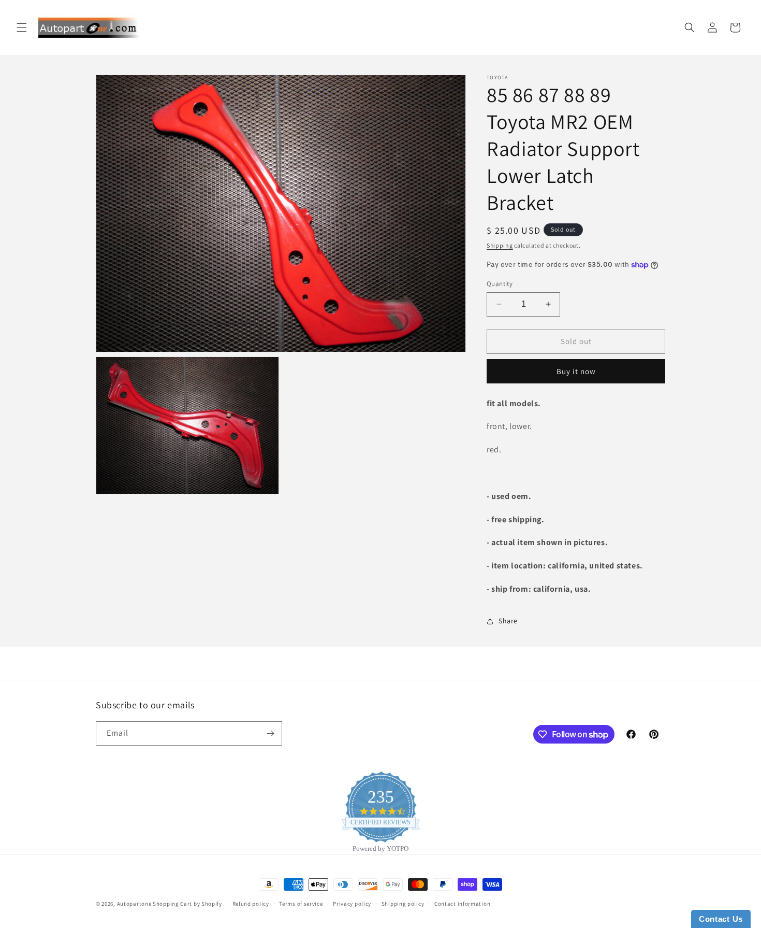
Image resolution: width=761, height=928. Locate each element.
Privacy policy (352, 903)
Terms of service (301, 903)
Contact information (462, 903)
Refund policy (250, 903)
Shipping (500, 245)
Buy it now (576, 371)
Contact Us (721, 919)
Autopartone (134, 903)
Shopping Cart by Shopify (187, 903)
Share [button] (508, 620)
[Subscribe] (270, 733)
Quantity (500, 283)
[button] (21, 27)
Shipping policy (403, 903)
